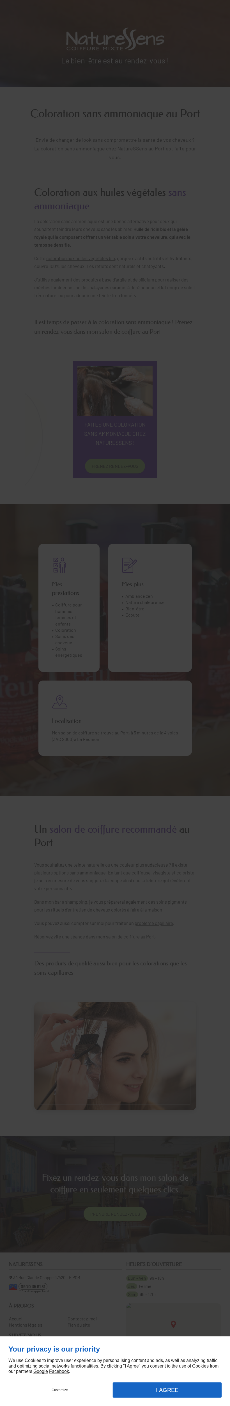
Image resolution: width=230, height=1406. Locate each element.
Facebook (59, 1371)
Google (40, 1371)
